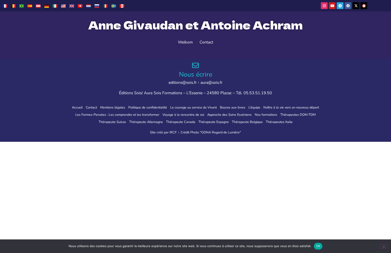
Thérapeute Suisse (112, 122)
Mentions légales (112, 107)
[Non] (383, 246)
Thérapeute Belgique (247, 122)
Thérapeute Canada (180, 122)
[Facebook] (348, 5)
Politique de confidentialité (147, 107)
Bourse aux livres (232, 107)
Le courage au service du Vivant (193, 107)
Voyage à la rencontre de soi (183, 114)
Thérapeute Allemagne (146, 122)
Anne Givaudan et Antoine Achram (195, 25)
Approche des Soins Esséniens (229, 114)
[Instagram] (324, 5)
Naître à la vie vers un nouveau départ (291, 107)
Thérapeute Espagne (213, 122)
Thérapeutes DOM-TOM (298, 114)
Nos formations (266, 114)
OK (318, 246)
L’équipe (254, 107)
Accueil (77, 107)
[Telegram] (340, 5)
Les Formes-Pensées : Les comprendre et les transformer (117, 114)
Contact (91, 107)
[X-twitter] (356, 5)
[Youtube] (332, 5)
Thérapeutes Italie (279, 122)
